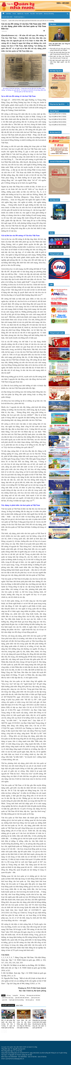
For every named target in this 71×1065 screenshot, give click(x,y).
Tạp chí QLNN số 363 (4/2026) (57, 124)
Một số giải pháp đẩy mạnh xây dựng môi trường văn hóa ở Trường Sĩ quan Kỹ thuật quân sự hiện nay (8, 1024)
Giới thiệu (8, 13)
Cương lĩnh (15, 995)
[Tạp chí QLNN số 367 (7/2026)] (59, 85)
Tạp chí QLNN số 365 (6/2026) (57, 119)
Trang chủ (4, 20)
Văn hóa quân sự (30, 1000)
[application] (59, 243)
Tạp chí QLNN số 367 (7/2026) (57, 114)
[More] (44, 31)
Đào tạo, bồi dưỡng (49, 13)
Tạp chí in (54, 87)
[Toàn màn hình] (68, 247)
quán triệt (4, 1000)
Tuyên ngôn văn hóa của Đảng (16, 1000)
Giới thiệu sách (54, 200)
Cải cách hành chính (7, 17)
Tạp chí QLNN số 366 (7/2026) (57, 116)
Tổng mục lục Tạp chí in (57, 104)
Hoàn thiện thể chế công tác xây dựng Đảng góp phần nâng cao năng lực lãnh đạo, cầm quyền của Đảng (23, 1024)
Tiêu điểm (53, 24)
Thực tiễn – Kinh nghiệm (36, 13)
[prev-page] (2, 1031)
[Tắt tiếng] (65, 247)
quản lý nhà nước (35, 997)
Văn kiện (38, 1000)
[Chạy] (51, 247)
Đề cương (22, 995)
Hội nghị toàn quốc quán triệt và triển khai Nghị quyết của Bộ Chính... (60, 62)
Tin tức (14, 13)
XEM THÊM (19, 1005)
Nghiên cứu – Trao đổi (23, 13)
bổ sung (9, 995)
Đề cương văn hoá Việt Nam (33, 995)
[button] (67, 13)
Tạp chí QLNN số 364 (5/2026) (57, 122)
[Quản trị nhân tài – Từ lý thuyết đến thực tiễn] (59, 214)
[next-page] (5, 1031)
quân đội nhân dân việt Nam (22, 997)
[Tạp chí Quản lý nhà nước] (35, 6)
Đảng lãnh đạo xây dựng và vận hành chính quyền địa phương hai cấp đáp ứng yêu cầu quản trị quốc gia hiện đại (39, 1024)
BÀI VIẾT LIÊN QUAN (8, 1005)
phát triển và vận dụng (7, 997)
